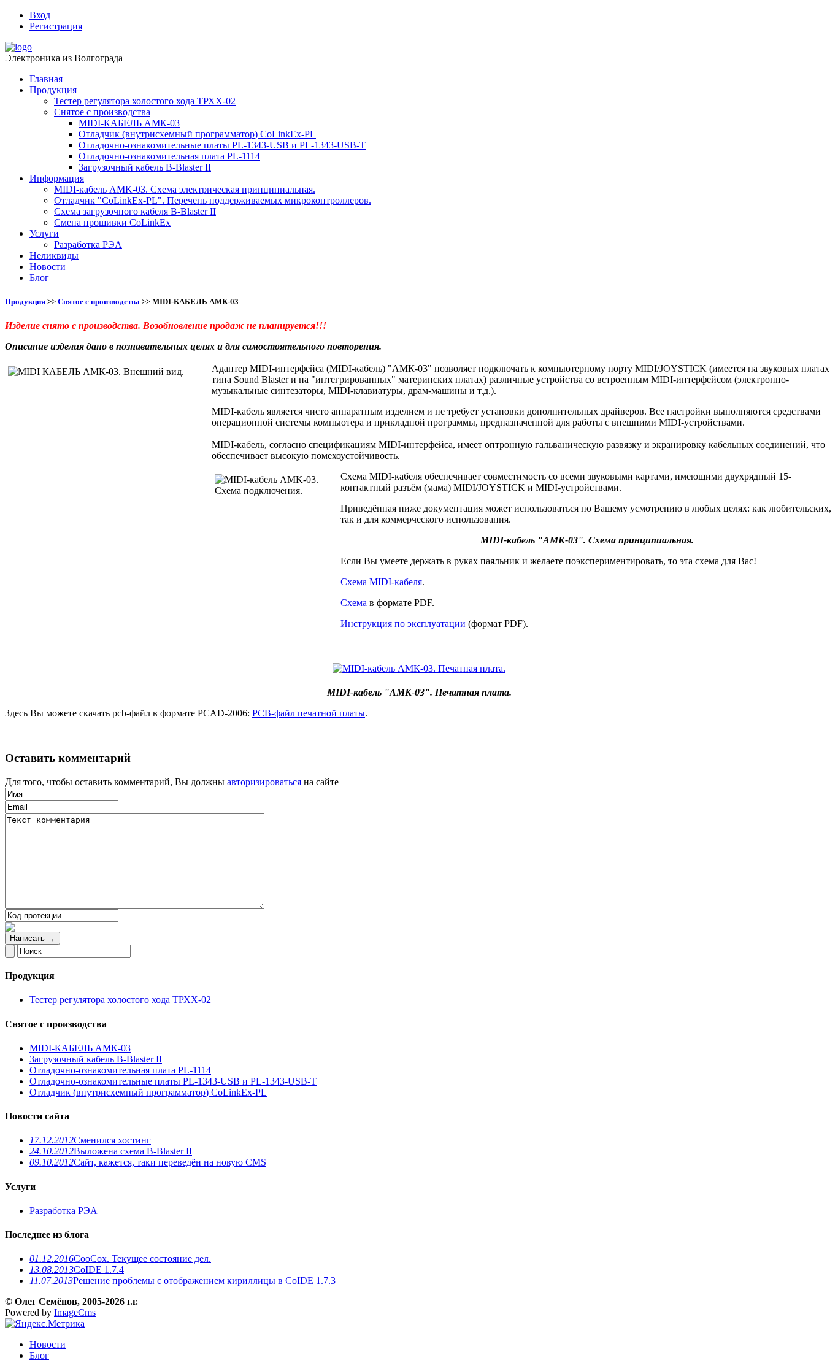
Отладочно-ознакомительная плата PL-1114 (169, 156)
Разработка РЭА (88, 244)
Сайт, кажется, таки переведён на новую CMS (147, 1162)
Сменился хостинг (90, 1140)
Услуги (44, 233)
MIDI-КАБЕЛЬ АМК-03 (129, 123)
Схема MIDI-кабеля (381, 582)
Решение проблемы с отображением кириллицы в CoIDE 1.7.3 (182, 1280)
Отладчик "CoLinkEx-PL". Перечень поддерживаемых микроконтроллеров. (212, 200)
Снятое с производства (102, 112)
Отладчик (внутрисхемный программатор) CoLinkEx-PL (197, 134)
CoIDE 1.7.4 (76, 1269)
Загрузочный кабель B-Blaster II (145, 167)
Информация (56, 178)
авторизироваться (264, 782)
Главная (46, 79)
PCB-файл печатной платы (308, 713)
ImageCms (75, 1312)
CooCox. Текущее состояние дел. (120, 1258)
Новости (47, 266)
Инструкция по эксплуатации (403, 623)
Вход (39, 15)
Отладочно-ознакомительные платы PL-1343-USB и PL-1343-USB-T (222, 145)
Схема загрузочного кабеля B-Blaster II (135, 211)
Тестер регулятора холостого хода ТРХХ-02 (145, 101)
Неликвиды (54, 255)
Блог (39, 277)
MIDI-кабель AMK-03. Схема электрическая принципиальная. (184, 189)
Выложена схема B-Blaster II (110, 1151)
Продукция (53, 90)
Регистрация (55, 26)
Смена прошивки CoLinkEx (112, 222)
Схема (353, 602)
